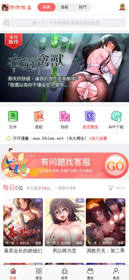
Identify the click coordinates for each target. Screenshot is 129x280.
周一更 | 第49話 (100, 243)
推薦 (46, 7)
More (120, 188)
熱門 (82, 7)
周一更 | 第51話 (17, 243)
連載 (64, 7)
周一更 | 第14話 (58, 243)
